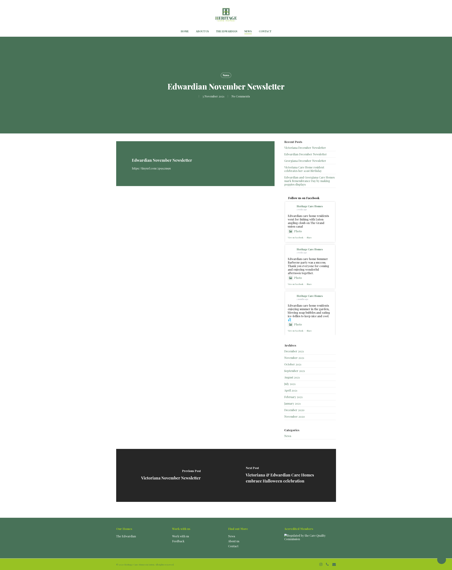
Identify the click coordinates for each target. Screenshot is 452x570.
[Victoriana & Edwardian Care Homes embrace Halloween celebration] (281, 475)
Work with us (180, 536)
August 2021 (292, 377)
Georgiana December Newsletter (305, 161)
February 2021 (293, 397)
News (226, 75)
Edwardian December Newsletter (305, 154)
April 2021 (290, 390)
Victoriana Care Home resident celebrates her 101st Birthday (304, 169)
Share (309, 237)
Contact (233, 546)
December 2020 (294, 410)
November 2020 (294, 416)
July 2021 (289, 384)
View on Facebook (295, 237)
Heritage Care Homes (310, 206)
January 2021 (292, 403)
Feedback (178, 541)
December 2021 (294, 351)
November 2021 (294, 358)
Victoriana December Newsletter (305, 148)
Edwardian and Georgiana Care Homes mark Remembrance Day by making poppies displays (309, 180)
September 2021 (294, 371)
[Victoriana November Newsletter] (171, 475)
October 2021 (292, 364)
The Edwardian (126, 536)
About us (233, 541)
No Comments (240, 96)
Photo (298, 231)
